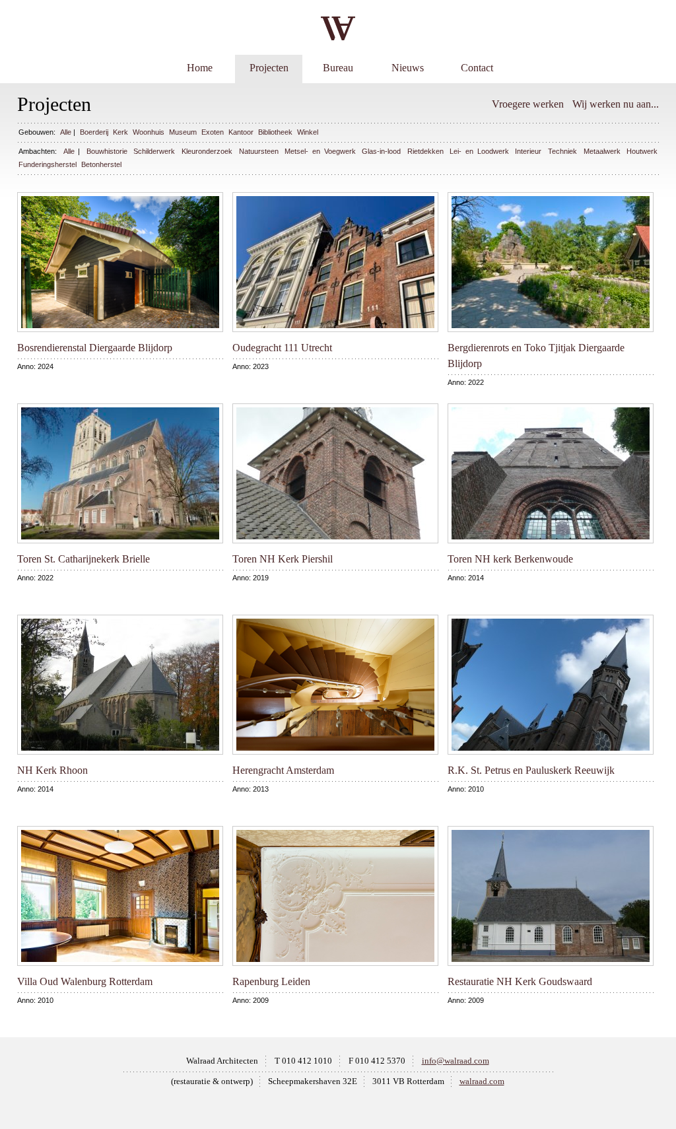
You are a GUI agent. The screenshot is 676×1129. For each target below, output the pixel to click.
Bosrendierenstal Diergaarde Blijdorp (94, 347)
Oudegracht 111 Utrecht (282, 347)
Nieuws (407, 67)
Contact (477, 67)
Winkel (307, 132)
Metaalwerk (602, 151)
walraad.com (481, 1081)
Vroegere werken (528, 104)
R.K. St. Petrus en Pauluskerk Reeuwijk (531, 770)
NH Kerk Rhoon (52, 770)
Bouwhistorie (106, 151)
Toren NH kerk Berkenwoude (510, 558)
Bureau (338, 67)
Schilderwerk (154, 151)
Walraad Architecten (222, 1061)
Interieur (528, 151)
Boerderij (94, 132)
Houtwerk (642, 151)
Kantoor (241, 132)
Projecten (269, 67)
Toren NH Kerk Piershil (282, 558)
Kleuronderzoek (207, 151)
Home (200, 67)
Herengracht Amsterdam (283, 770)
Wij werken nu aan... (615, 104)
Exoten (212, 132)
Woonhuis (148, 132)
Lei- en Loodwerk (479, 151)
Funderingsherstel (47, 164)
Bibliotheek (275, 132)
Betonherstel (101, 164)
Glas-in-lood (381, 151)
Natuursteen (259, 151)
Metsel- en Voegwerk (320, 151)
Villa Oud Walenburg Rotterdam (84, 981)
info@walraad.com (455, 1061)
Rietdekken (425, 151)
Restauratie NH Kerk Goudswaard (520, 981)
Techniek (562, 151)
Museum (183, 132)
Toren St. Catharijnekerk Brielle (83, 558)
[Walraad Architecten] (338, 28)
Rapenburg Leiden (271, 981)
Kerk (120, 132)
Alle (65, 132)
